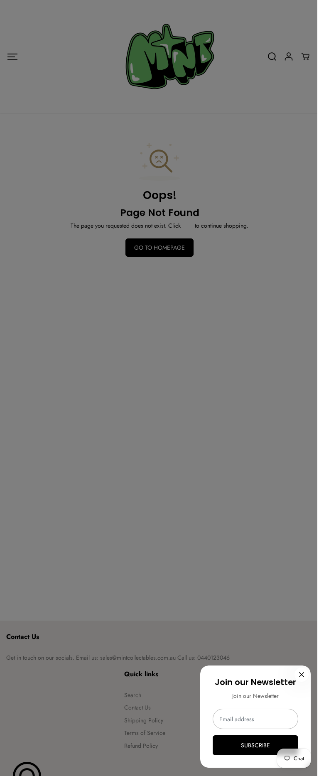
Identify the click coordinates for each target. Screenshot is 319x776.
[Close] (301, 674)
